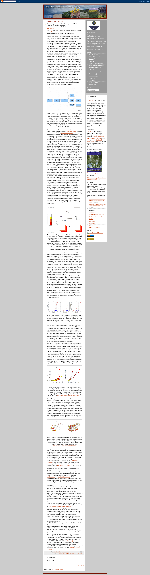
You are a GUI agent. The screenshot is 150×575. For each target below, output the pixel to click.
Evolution (91, 59)
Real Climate (92, 223)
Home (64, 566)
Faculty (91, 61)
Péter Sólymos (50, 28)
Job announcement (93, 71)
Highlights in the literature (95, 65)
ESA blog (91, 219)
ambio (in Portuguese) (94, 227)
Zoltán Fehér (50, 31)
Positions (91, 78)
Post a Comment (50, 560)
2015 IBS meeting (93, 54)
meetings (91, 84)
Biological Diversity (93, 56)
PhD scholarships (93, 76)
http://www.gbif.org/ (71, 131)
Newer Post (47, 566)
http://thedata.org (51, 477)
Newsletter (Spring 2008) (76, 553)
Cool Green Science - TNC (95, 216)
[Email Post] (80, 552)
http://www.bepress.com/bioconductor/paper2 (60, 506)
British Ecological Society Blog (96, 214)
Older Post (81, 566)
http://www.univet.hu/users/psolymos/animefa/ (68, 395)
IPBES (90, 69)
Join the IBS (90, 131)
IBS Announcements (94, 67)
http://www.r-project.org (70, 541)
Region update (92, 82)
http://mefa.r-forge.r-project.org (65, 465)
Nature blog (92, 221)
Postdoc (91, 80)
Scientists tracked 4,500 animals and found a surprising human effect (97, 200)
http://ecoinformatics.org (64, 477)
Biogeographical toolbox (63, 553)
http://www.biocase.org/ (67, 133)
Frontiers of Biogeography (95, 63)
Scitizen (91, 225)
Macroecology (92, 74)
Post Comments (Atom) (57, 569)
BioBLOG (91, 212)
